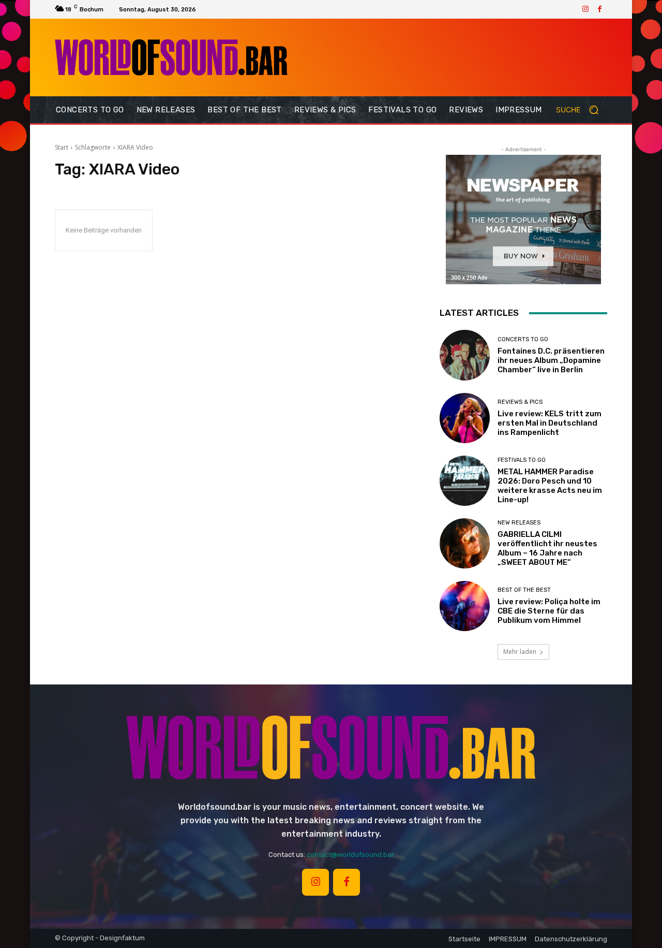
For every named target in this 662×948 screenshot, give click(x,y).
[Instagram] (585, 9)
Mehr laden (519, 651)
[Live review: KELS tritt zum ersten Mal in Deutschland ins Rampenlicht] (465, 418)
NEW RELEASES (519, 523)
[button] (581, 109)
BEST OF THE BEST (524, 590)
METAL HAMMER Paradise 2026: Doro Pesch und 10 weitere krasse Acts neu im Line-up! (550, 485)
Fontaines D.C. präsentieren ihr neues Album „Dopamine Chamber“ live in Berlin (551, 360)
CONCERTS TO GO (523, 339)
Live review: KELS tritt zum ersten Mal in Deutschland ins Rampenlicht (549, 423)
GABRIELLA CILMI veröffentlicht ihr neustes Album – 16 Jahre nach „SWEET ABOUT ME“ (547, 548)
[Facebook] (600, 9)
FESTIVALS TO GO (522, 460)
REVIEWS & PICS (520, 402)
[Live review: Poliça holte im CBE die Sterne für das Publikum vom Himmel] (465, 606)
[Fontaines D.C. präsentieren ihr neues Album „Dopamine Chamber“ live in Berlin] (465, 355)
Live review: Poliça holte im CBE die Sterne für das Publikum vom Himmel (549, 611)
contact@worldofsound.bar (350, 854)
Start (61, 147)
